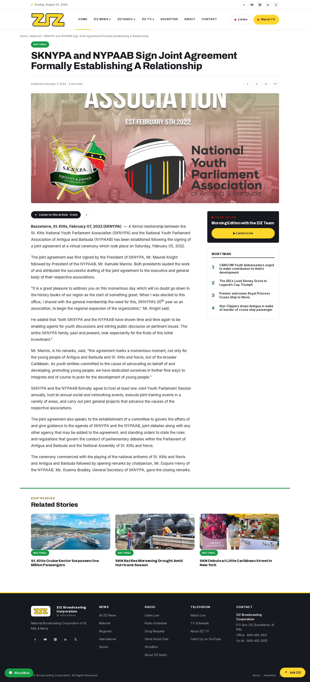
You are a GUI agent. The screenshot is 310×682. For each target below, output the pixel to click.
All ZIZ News (107, 615)
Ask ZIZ (295, 672)
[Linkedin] (268, 4)
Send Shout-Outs (156, 639)
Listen (242, 19)
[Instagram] (260, 4)
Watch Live (198, 615)
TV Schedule (199, 623)
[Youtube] (252, 4)
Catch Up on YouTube (205, 639)
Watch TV (268, 19)
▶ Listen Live (243, 233)
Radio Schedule (156, 623)
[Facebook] (244, 4)
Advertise (169, 19)
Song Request (154, 631)
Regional (105, 631)
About (189, 19)
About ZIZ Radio (156, 655)
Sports (103, 647)
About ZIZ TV (199, 631)
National (35, 36)
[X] (276, 4)
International (107, 639)
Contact (209, 19)
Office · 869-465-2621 (251, 635)
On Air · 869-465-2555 (251, 640)
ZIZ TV (146, 19)
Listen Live (152, 615)
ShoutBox (151, 647)
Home (82, 19)
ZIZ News (101, 19)
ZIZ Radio (125, 19)
